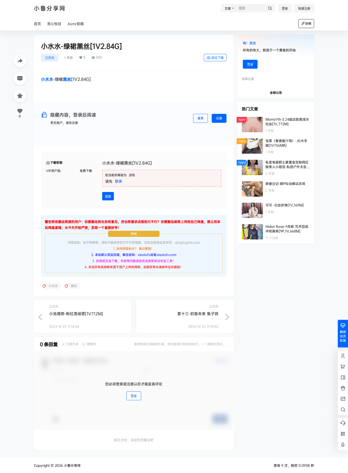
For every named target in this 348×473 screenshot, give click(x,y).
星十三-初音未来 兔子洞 (197, 313)
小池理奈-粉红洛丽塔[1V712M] (76, 313)
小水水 (47, 79)
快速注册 (304, 8)
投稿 (308, 23)
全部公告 (276, 92)
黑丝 (67, 79)
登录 (285, 8)
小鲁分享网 (72, 465)
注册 (219, 118)
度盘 (108, 196)
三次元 (49, 57)
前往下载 (217, 58)
